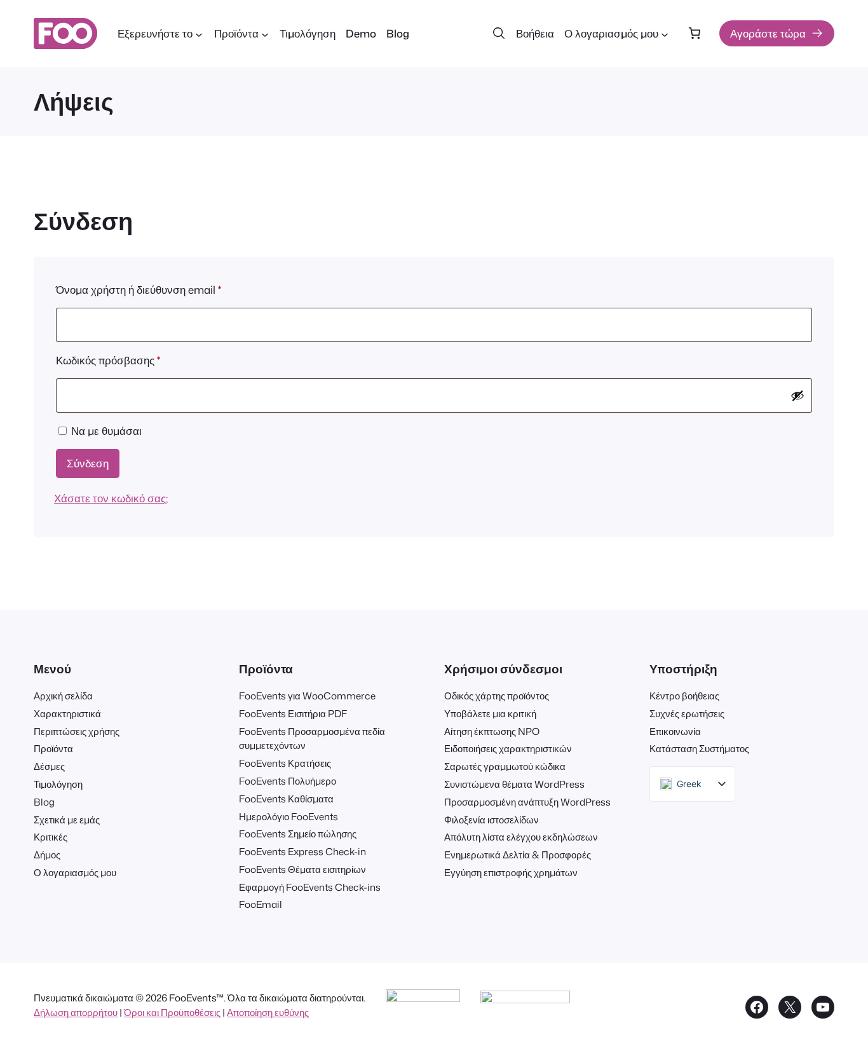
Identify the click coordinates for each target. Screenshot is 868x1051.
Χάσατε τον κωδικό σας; (111, 498)
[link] (694, 33)
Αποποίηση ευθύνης (268, 1012)
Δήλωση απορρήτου (76, 1012)
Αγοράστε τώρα (768, 33)
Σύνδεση (88, 463)
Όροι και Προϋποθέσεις (172, 1012)
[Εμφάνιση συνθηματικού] (797, 395)
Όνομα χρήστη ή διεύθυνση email (162, 289)
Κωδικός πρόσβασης (131, 360)
